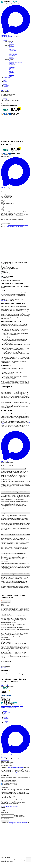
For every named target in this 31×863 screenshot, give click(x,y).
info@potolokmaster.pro (6, 36)
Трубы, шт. (3, 208)
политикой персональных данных (15, 226)
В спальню (12, 69)
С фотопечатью (13, 53)
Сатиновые (12, 48)
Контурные (12, 64)
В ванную (11, 72)
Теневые (11, 57)
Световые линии (13, 60)
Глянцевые (12, 49)
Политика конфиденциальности (8, 707)
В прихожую (12, 73)
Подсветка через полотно (15, 62)
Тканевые (11, 44)
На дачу (11, 76)
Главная (5, 98)
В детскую (11, 71)
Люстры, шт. (4, 206)
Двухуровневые (13, 54)
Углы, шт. (3, 200)
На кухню (11, 68)
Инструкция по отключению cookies (9, 806)
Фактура (3, 194)
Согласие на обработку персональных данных (12, 706)
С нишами (11, 58)
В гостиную (12, 67)
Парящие (11, 63)
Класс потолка (4, 196)
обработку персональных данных (16, 767)
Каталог (5, 99)
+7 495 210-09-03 (5, 35)
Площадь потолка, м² (6, 197)
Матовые (11, 46)
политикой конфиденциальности (20, 772)
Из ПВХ (11, 42)
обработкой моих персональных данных (18, 225)
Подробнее (3, 300)
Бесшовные (12, 55)
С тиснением (12, 50)
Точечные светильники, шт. (7, 203)
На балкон (11, 75)
